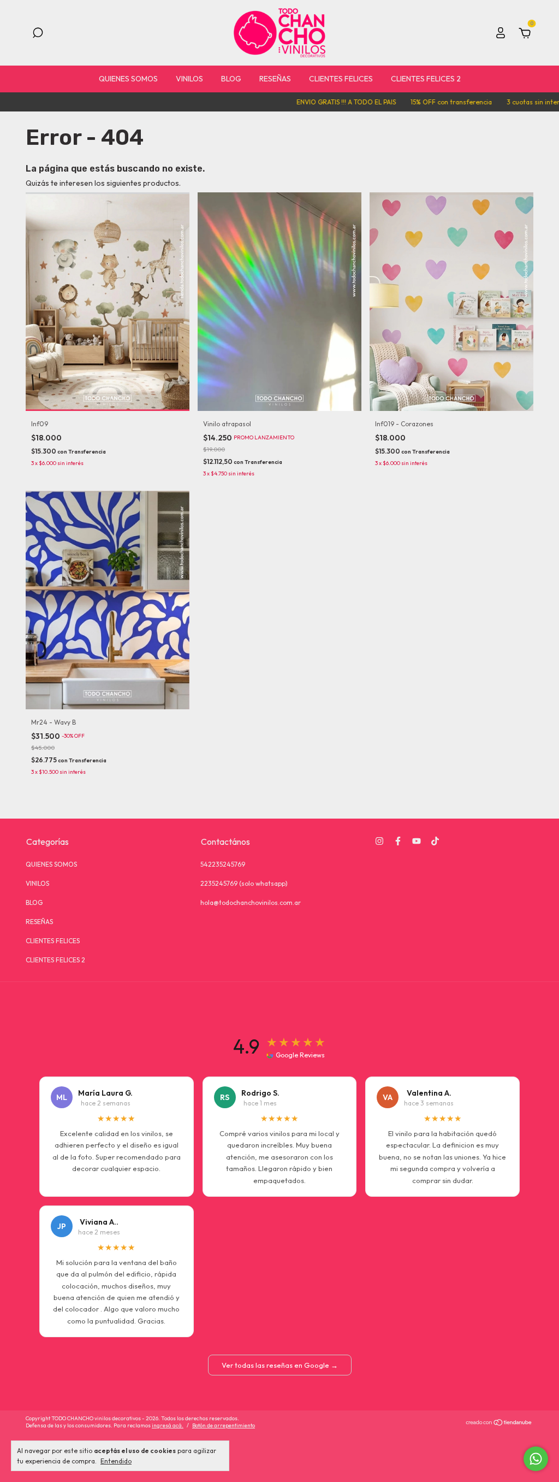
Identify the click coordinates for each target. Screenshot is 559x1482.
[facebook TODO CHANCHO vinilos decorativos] (398, 841)
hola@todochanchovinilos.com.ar (250, 902)
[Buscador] (38, 34)
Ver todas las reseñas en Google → (280, 1365)
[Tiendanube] (499, 1423)
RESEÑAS (275, 79)
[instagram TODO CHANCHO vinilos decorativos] (379, 841)
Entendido (116, 1461)
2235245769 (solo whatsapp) (244, 883)
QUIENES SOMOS (128, 79)
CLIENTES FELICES (341, 79)
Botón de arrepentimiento (223, 1425)
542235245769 (222, 864)
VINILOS (189, 79)
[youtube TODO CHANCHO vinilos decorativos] (416, 841)
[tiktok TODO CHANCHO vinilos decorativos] (435, 841)
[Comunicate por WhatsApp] (536, 1458)
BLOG (231, 79)
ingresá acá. (167, 1425)
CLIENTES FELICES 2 (426, 79)
